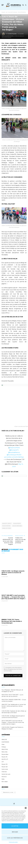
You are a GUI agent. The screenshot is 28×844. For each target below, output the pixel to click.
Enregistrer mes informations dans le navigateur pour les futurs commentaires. (13, 669)
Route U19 (4, 764)
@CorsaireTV (14, 450)
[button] (25, 808)
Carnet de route (6, 774)
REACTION (5, 749)
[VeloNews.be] (13, 5)
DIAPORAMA (5, 742)
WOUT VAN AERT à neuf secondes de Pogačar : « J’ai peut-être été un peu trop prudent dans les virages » (14, 597)
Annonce (4, 776)
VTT (3, 761)
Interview (4, 771)
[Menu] (3, 5)
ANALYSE (4, 739)
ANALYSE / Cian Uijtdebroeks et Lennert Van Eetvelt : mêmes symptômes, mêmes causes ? (14, 706)
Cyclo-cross (5, 769)
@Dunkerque (11, 455)
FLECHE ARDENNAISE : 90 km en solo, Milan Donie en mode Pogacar (8, 541)
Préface (4, 747)
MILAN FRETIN (17, 523)
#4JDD (18, 455)
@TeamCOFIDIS (14, 447)
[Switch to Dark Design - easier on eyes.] (25, 5)
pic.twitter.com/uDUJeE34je (14, 457)
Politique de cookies (13, 842)
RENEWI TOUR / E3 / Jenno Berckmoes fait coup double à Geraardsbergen (12, 621)
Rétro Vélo (4, 752)
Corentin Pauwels (12, 33)
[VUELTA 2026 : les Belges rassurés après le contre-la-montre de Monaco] (14, 562)
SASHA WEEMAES (17, 525)
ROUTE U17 (5, 759)
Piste (3, 744)
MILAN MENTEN (6, 525)
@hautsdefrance (14, 452)
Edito (3, 779)
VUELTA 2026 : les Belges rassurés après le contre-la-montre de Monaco (13, 572)
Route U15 (4, 757)
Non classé (5, 781)
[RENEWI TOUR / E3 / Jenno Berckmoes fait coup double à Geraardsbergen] (14, 611)
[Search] (23, 5)
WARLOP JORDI (6, 528)
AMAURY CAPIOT (6, 523)
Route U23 (4, 766)
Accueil (3, 12)
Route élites (5, 754)
